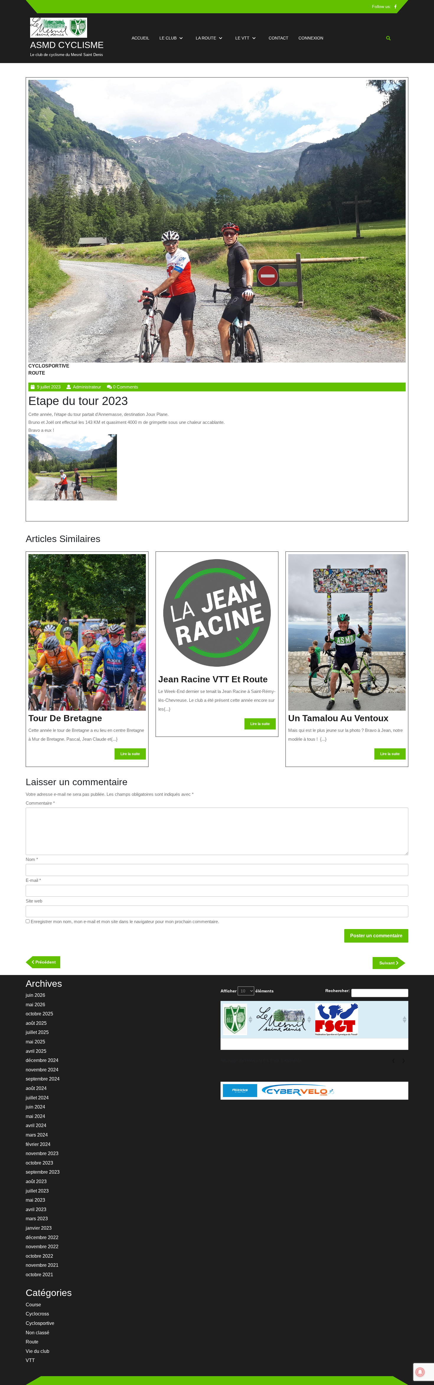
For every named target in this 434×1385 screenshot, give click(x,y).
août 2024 (36, 1088)
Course (33, 1304)
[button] (250, 1019)
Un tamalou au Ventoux (338, 718)
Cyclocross (37, 1313)
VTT (30, 1360)
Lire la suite (133, 756)
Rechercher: (337, 990)
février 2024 (38, 1144)
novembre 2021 (42, 1265)
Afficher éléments (247, 991)
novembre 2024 (42, 1069)
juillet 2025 (37, 1032)
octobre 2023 (39, 1162)
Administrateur (87, 386)
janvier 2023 (39, 1228)
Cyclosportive (48, 365)
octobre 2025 (39, 1013)
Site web (34, 900)
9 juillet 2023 (49, 386)
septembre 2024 (43, 1078)
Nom (32, 859)
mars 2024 (37, 1134)
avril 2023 (36, 1209)
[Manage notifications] (420, 1372)
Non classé (37, 1332)
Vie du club (37, 1351)
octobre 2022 (39, 1256)
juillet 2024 (37, 1097)
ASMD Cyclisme (67, 45)
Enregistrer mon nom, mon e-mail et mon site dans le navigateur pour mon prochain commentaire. (125, 921)
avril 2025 (36, 1051)
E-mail (33, 880)
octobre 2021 (39, 1274)
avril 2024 (36, 1125)
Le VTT (242, 38)
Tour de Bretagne (65, 718)
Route (36, 373)
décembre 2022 (42, 1237)
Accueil (140, 38)
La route (206, 38)
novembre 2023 (42, 1153)
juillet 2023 (37, 1190)
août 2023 (36, 1181)
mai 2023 (35, 1200)
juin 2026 (35, 995)
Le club (168, 38)
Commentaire (40, 803)
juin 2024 (35, 1106)
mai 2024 (35, 1116)
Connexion (310, 38)
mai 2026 (35, 1004)
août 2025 (36, 1023)
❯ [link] (403, 1060)
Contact (278, 38)
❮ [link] (393, 1060)
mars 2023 (37, 1218)
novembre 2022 (42, 1246)
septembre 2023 (43, 1172)
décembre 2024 (42, 1060)
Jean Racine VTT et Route (213, 679)
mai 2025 (35, 1041)
